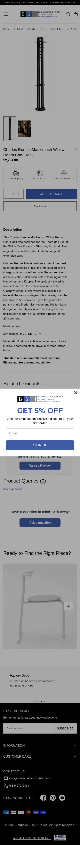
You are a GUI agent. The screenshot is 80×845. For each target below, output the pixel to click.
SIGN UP (40, 445)
